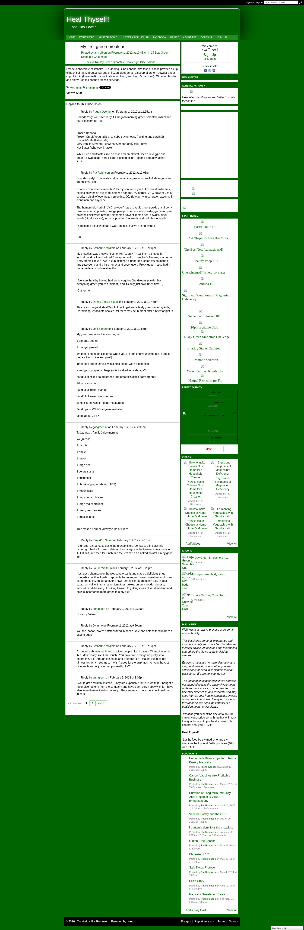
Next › (101, 703)
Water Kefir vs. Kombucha (205, 371)
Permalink (78, 111)
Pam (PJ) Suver (102, 540)
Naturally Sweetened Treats (207, 894)
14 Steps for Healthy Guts (208, 238)
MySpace (76, 87)
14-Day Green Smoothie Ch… (209, 557)
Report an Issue (204, 921)
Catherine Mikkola (104, 248)
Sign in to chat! (279, 928)
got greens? (100, 427)
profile (224, 392)
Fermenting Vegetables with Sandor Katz (223, 524)
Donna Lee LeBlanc (105, 301)
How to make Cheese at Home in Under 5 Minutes (195, 524)
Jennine (98, 625)
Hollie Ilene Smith (197, 413)
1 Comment (207, 787)
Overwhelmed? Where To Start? (203, 272)
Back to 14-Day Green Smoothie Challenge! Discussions (120, 62)
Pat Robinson (101, 172)
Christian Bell (204, 392)
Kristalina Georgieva (204, 402)
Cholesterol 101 (199, 854)
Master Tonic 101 (205, 227)
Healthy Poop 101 (205, 261)
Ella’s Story (196, 881)
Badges (186, 921)
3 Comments (219, 835)
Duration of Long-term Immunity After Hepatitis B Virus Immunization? (210, 797)
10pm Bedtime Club (204, 327)
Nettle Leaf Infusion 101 (204, 316)
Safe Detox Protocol (202, 867)
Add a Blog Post (196, 910)
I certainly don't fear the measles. (211, 827)
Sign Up (250, 2)
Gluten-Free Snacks (202, 841)
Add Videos (193, 543)
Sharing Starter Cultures (204, 348)
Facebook (92, 87)
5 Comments (211, 808)
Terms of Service (228, 921)
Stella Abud (228, 413)
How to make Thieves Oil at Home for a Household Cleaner (195, 489)
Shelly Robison (204, 438)
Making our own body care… (208, 574)
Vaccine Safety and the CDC (208, 814)
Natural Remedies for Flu (205, 380)
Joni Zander (100, 328)
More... (209, 448)
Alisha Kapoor (208, 767)
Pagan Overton (102, 111)
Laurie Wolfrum (102, 568)
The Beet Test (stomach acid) (203, 249)
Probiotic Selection (205, 360)
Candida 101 (206, 284)
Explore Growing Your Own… (209, 595)
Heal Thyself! (87, 19)
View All (232, 543)
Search (300, 2)
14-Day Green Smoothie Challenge (206, 337)
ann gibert (100, 52)
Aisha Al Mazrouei (214, 413)
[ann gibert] (71, 52)
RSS (68, 711)
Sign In (259, 2)
